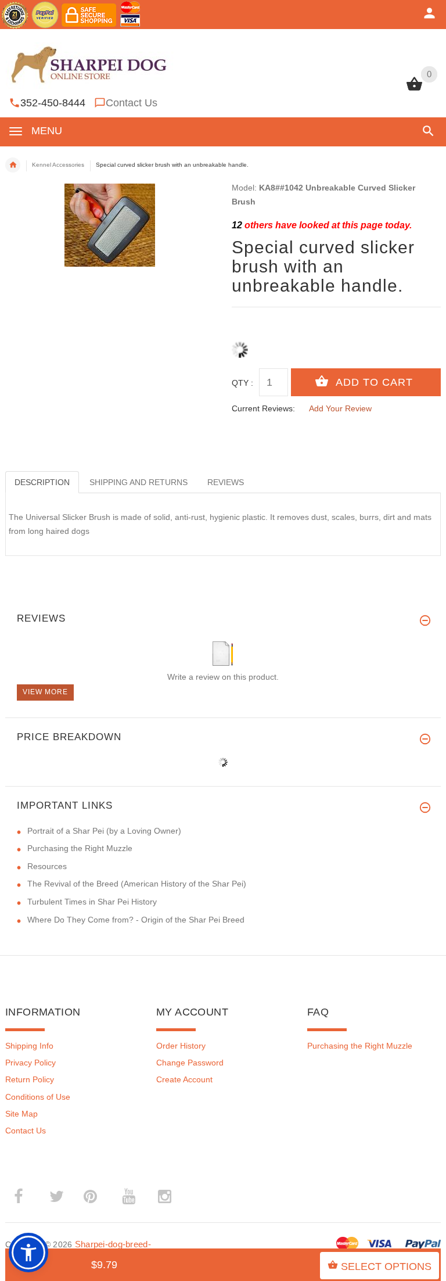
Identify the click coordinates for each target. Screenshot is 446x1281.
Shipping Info (29, 1045)
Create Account (184, 1079)
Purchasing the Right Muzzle (79, 848)
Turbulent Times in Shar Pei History (92, 901)
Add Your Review (340, 408)
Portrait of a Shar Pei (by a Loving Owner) (104, 830)
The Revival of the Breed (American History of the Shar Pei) (136, 883)
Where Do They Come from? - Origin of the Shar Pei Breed (135, 919)
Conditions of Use (37, 1096)
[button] (426, 131)
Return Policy (29, 1079)
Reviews (225, 482)
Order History (181, 1045)
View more (45, 692)
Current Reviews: (263, 408)
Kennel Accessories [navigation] (58, 165)
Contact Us (131, 103)
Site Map (21, 1113)
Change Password (190, 1062)
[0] (414, 89)
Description (42, 482)
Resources (47, 866)
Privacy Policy (30, 1062)
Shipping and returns (138, 482)
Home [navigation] (12, 165)
